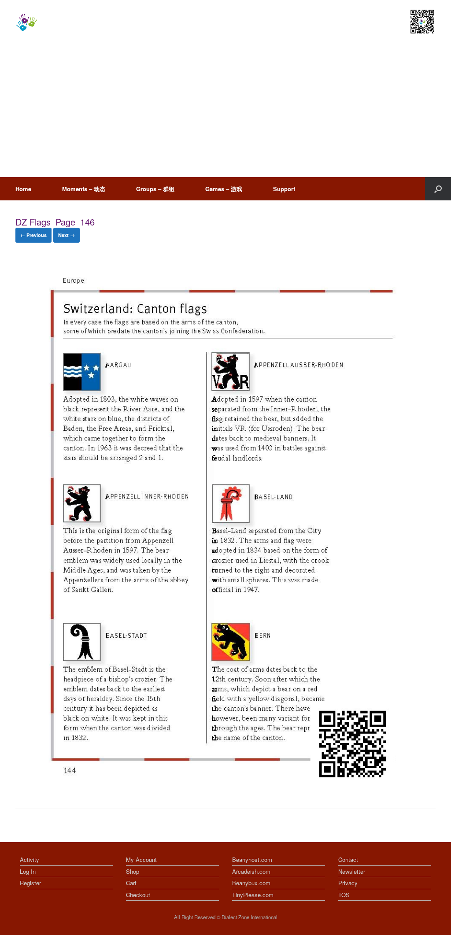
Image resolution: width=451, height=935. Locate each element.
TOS (344, 895)
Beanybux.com (251, 883)
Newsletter (351, 871)
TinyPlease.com (253, 895)
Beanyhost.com (252, 859)
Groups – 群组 (155, 189)
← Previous (33, 235)
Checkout (138, 895)
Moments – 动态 (83, 189)
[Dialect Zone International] (26, 22)
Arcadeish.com (251, 871)
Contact (348, 859)
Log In (28, 871)
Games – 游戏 (223, 189)
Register (30, 883)
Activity (29, 859)
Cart (131, 883)
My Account (141, 859)
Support (284, 189)
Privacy (348, 883)
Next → (66, 235)
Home (23, 189)
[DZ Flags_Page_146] (206, 786)
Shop (132, 871)
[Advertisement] (225, 111)
